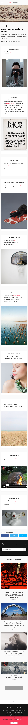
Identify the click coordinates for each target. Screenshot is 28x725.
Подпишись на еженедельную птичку (14, 544)
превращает (17, 240)
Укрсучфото (20, 714)
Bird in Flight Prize (10, 714)
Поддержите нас (14, 715)
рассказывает (10, 103)
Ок (14, 722)
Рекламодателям (20, 710)
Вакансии (12, 710)
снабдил (14, 458)
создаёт (16, 501)
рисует (12, 52)
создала (20, 185)
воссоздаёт (7, 165)
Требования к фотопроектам (14, 712)
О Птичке (5, 710)
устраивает (16, 296)
